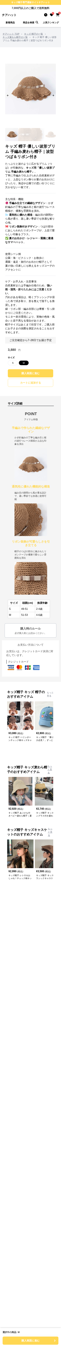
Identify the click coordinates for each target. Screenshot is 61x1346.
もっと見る (50, 694)
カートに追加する (30, 382)
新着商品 (10, 22)
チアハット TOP (11, 34)
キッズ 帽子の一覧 (33, 34)
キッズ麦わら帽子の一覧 (15, 37)
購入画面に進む (30, 373)
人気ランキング (51, 22)
